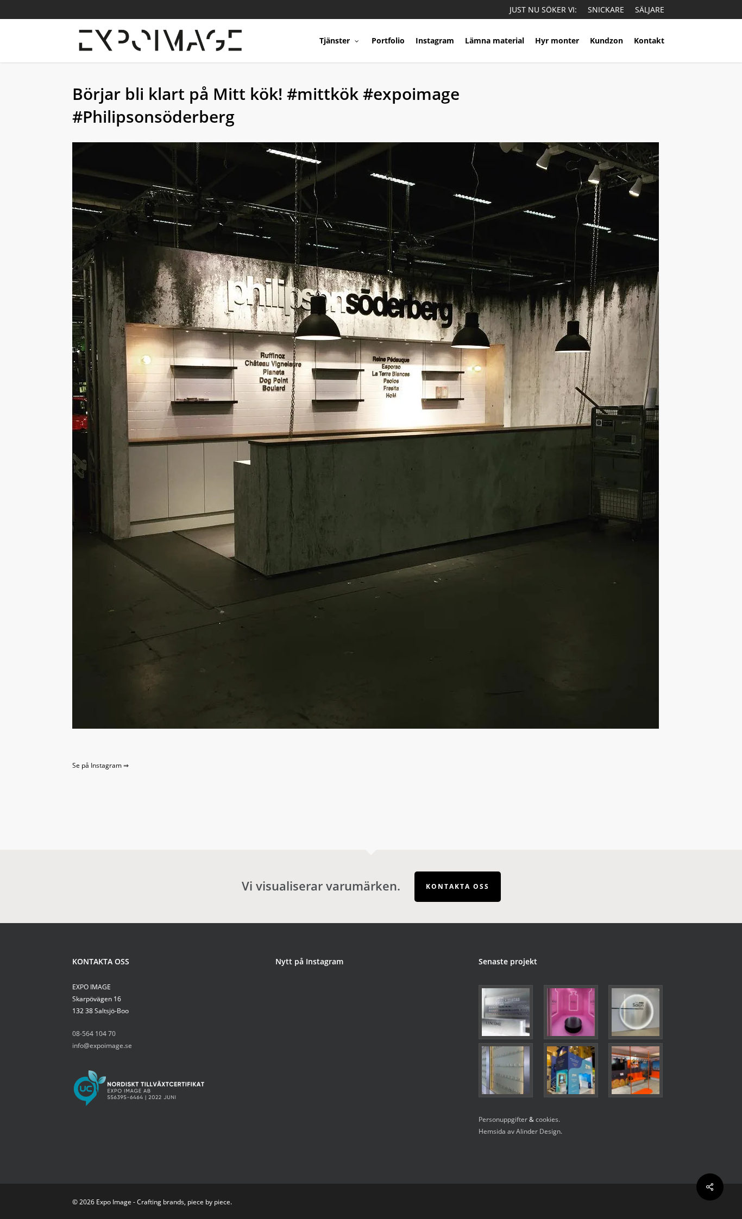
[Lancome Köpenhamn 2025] (509, 1012)
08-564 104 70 (94, 1033)
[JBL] (639, 1070)
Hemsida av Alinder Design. (520, 1131)
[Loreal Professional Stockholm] (639, 1012)
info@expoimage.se (102, 1045)
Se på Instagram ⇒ (100, 765)
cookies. (548, 1119)
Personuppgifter (503, 1119)
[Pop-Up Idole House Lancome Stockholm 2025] (574, 1012)
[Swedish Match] (574, 1070)
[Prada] (509, 1070)
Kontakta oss (457, 886)
